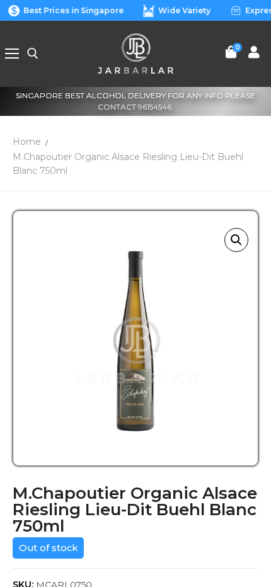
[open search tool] (32, 53)
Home (27, 141)
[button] (236, 240)
